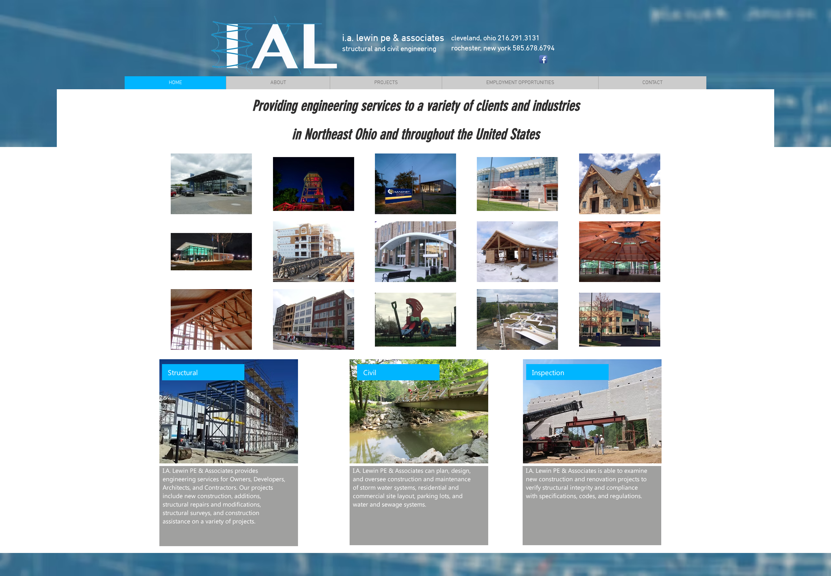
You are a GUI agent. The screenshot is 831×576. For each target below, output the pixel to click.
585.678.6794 (534, 48)
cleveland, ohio (474, 38)
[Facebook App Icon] (543, 59)
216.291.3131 (519, 38)
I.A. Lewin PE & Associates (198, 470)
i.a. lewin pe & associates (393, 38)
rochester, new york (482, 48)
